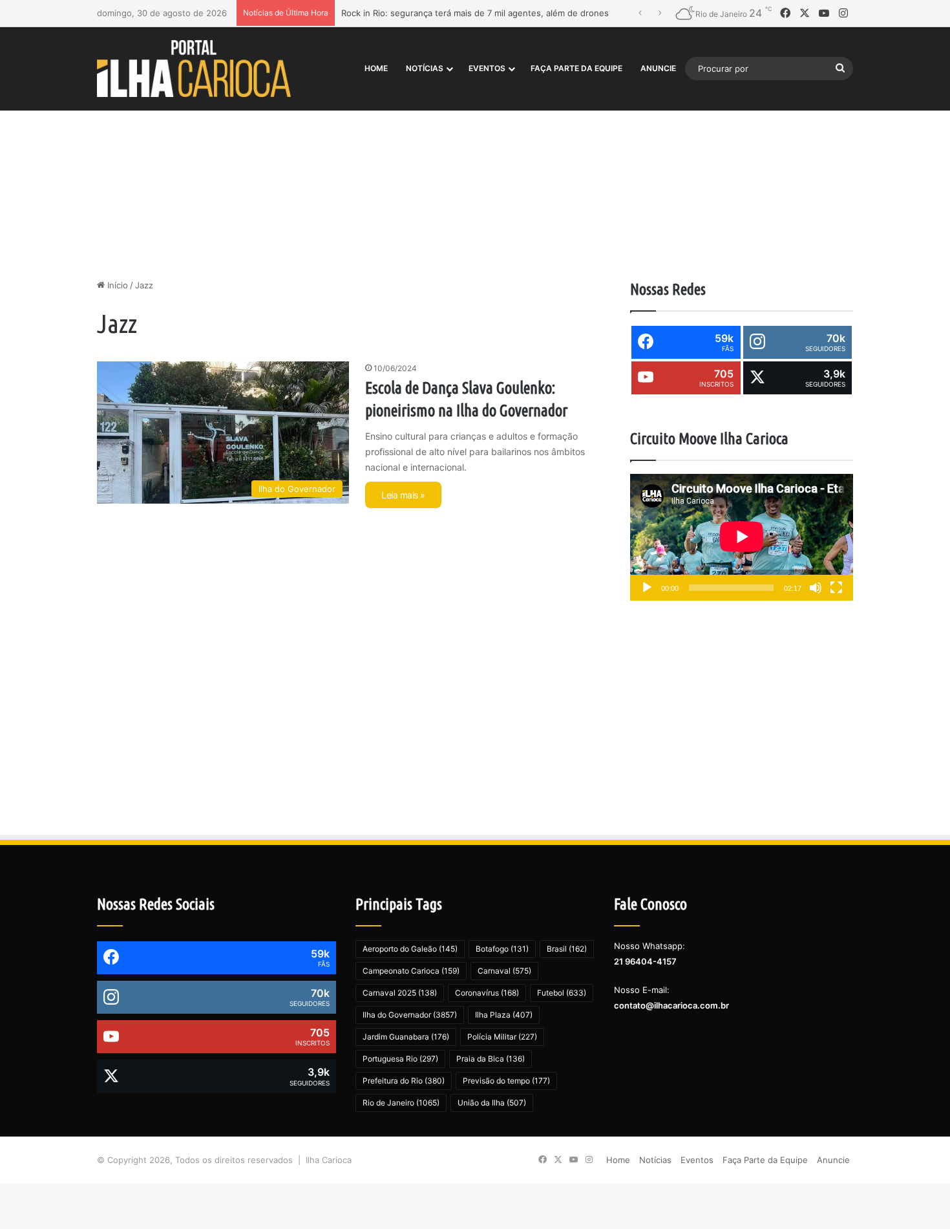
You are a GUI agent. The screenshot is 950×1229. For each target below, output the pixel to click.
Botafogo (502, 949)
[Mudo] (815, 587)
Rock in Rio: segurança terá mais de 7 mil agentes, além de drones (475, 13)
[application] (741, 537)
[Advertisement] (475, 168)
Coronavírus (487, 993)
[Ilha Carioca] (194, 68)
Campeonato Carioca (411, 971)
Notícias (424, 68)
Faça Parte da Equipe (576, 68)
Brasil (567, 949)
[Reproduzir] (646, 587)
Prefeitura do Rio (404, 1080)
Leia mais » (403, 494)
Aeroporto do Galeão (410, 949)
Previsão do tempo (506, 1080)
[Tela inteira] (836, 587)
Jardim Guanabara (406, 1037)
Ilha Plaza (504, 1015)
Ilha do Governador (410, 1015)
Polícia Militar (502, 1037)
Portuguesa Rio (400, 1058)
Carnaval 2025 (400, 993)
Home (376, 68)
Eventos (487, 68)
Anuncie (658, 68)
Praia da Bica (490, 1058)
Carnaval (504, 971)
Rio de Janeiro (401, 1102)
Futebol (561, 993)
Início (116, 285)
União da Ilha (492, 1102)
